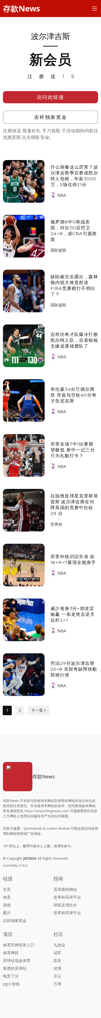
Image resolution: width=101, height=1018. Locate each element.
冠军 (57, 952)
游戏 (7, 905)
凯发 (57, 960)
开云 (57, 976)
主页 (7, 889)
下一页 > (38, 710)
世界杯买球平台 (67, 897)
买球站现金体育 (16, 960)
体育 (7, 897)
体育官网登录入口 (18, 945)
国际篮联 (58, 250)
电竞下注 (11, 976)
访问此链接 (50, 97)
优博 (57, 968)
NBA (62, 195)
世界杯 (56, 524)
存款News (21, 8)
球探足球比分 (65, 905)
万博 (57, 984)
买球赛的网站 (65, 889)
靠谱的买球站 (14, 968)
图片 (7, 912)
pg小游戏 (11, 984)
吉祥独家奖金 (50, 117)
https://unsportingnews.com (47, 811)
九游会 (59, 945)
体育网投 (11, 952)
